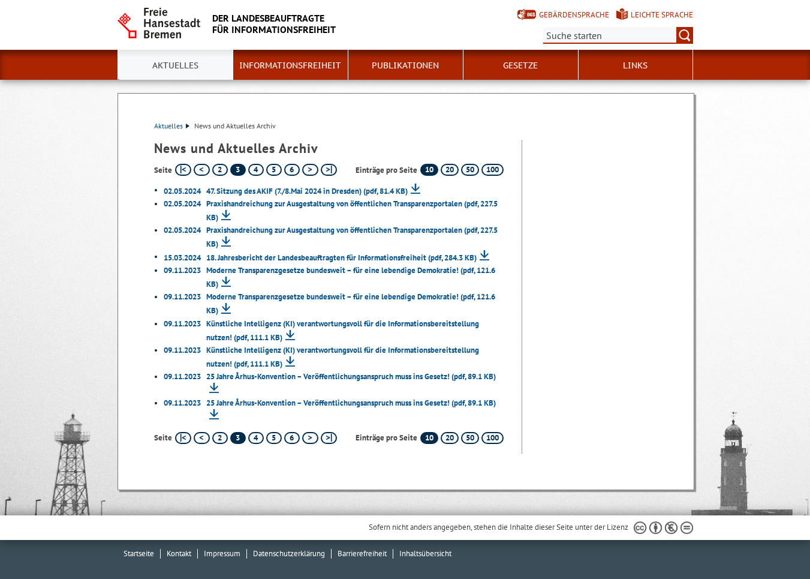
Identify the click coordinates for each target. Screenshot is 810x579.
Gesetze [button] (520, 65)
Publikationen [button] (405, 65)
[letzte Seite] (329, 170)
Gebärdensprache (574, 15)
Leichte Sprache (662, 15)
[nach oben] (773, 542)
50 (470, 169)
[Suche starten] (684, 35)
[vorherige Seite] (202, 170)
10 (429, 169)
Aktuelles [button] (175, 65)
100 (492, 169)
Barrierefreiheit (362, 553)
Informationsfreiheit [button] (290, 65)
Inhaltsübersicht (425, 553)
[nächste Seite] (310, 170)
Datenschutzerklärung (289, 553)
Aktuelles (168, 125)
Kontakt (179, 553)
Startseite (139, 553)
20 (449, 169)
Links (635, 65)
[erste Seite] (183, 170)
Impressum (222, 553)
